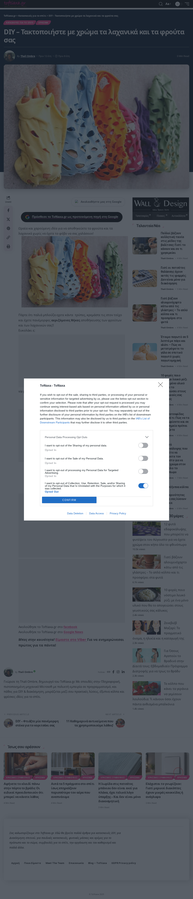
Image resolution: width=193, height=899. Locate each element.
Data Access (96, 513)
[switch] (143, 445)
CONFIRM (69, 500)
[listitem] (96, 437)
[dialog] (96, 449)
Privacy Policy (118, 513)
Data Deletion (75, 513)
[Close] (161, 385)
